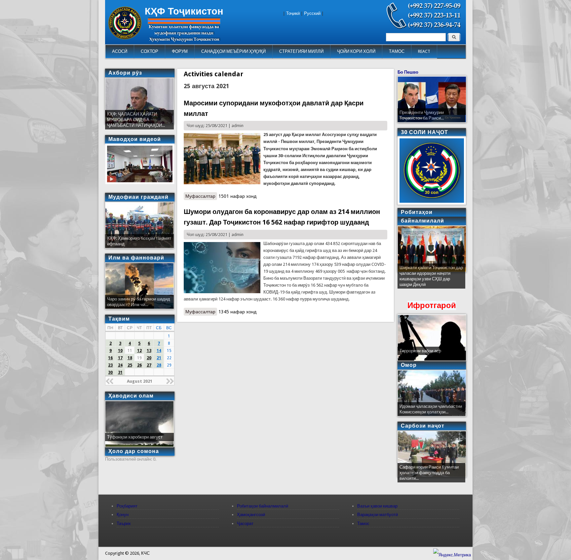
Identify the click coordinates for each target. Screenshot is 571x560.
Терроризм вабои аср (420, 350)
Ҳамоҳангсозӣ (251, 514)
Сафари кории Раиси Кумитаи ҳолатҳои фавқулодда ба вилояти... (429, 473)
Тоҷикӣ (293, 13)
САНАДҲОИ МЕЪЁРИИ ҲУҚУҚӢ (233, 51)
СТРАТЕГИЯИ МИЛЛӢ (301, 51)
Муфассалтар (201, 196)
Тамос (363, 523)
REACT (424, 51)
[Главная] (124, 37)
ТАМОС (396, 51)
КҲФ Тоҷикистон (184, 11)
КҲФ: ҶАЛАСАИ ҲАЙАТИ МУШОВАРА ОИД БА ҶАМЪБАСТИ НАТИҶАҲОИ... (136, 120)
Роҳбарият (127, 506)
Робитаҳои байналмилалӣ (262, 506)
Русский (312, 13)
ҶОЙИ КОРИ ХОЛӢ (356, 51)
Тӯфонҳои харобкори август (135, 437)
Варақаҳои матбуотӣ (377, 514)
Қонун (123, 514)
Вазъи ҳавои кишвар (377, 506)
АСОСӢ (119, 51)
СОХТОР (149, 51)
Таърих (124, 523)
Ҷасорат (245, 523)
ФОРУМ (180, 51)
